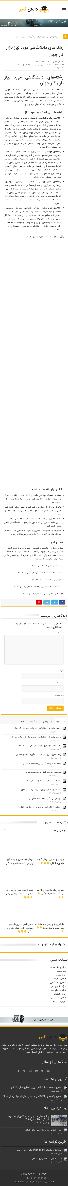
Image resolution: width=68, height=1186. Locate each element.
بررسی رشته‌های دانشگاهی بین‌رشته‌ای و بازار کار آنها (38, 728)
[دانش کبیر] (34, 10)
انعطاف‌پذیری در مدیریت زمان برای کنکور (43, 781)
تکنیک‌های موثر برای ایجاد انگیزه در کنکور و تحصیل (38, 746)
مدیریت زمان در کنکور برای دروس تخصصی (42, 36)
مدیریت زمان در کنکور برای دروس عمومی (43, 772)
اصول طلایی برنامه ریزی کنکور (47, 1159)
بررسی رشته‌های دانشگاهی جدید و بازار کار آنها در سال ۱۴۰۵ (35, 737)
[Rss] (48, 1071)
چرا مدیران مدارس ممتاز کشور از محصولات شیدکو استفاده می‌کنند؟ (28, 1117)
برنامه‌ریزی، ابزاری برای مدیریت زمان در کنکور (41, 789)
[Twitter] (42, 1071)
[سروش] (19, 1071)
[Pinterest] (36, 1071)
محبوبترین (47, 721)
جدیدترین (60, 721)
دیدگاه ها (34, 721)
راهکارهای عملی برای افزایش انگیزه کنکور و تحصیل (38, 754)
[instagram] (30, 1071)
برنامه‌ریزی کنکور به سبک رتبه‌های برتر (44, 798)
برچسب (21, 721)
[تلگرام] (24, 1071)
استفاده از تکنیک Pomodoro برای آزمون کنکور (40, 807)
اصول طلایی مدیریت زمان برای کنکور (43, 1130)
